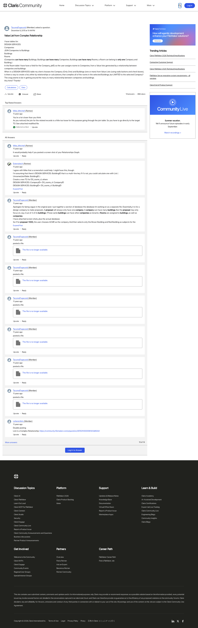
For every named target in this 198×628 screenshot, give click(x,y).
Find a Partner (61, 561)
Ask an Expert (61, 564)
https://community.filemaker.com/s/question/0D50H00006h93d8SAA (69, 431)
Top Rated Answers (13, 103)
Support (129, 5)
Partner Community (63, 572)
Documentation (105, 503)
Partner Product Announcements (26, 540)
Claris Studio (19, 514)
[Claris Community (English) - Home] (22, 5)
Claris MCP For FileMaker (23, 507)
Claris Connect (19, 511)
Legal (63, 621)
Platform (108, 5)
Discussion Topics (83, 5)
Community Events (21, 568)
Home (61, 5)
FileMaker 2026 (62, 496)
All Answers (10, 137)
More (149, 5)
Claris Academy (148, 496)
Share (39, 94)
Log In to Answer (75, 450)
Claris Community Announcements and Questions (33, 533)
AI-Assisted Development (152, 500)
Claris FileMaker (20, 500)
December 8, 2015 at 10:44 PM (23, 30)
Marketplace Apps (106, 514)
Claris (16, 476)
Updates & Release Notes (109, 496)
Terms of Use (53, 621)
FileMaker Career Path (107, 557)
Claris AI (17, 496)
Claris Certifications (149, 503)
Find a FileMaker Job (106, 561)
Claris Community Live (22, 526)
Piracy (83, 621)
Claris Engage (19, 522)
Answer (25, 94)
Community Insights (149, 518)
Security (17, 518)
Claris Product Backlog (65, 500)
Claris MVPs (18, 561)
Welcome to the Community (24, 557)
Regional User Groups (22, 572)
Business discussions (22, 537)
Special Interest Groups (23, 576)
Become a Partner (63, 568)
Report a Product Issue (22, 529)
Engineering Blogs (148, 514)
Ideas (58, 503)
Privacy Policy (73, 621)
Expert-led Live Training (151, 507)
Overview (60, 557)
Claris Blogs (146, 522)
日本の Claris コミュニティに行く (101, 621)
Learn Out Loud (20, 503)
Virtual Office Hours (106, 507)
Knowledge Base (105, 500)
